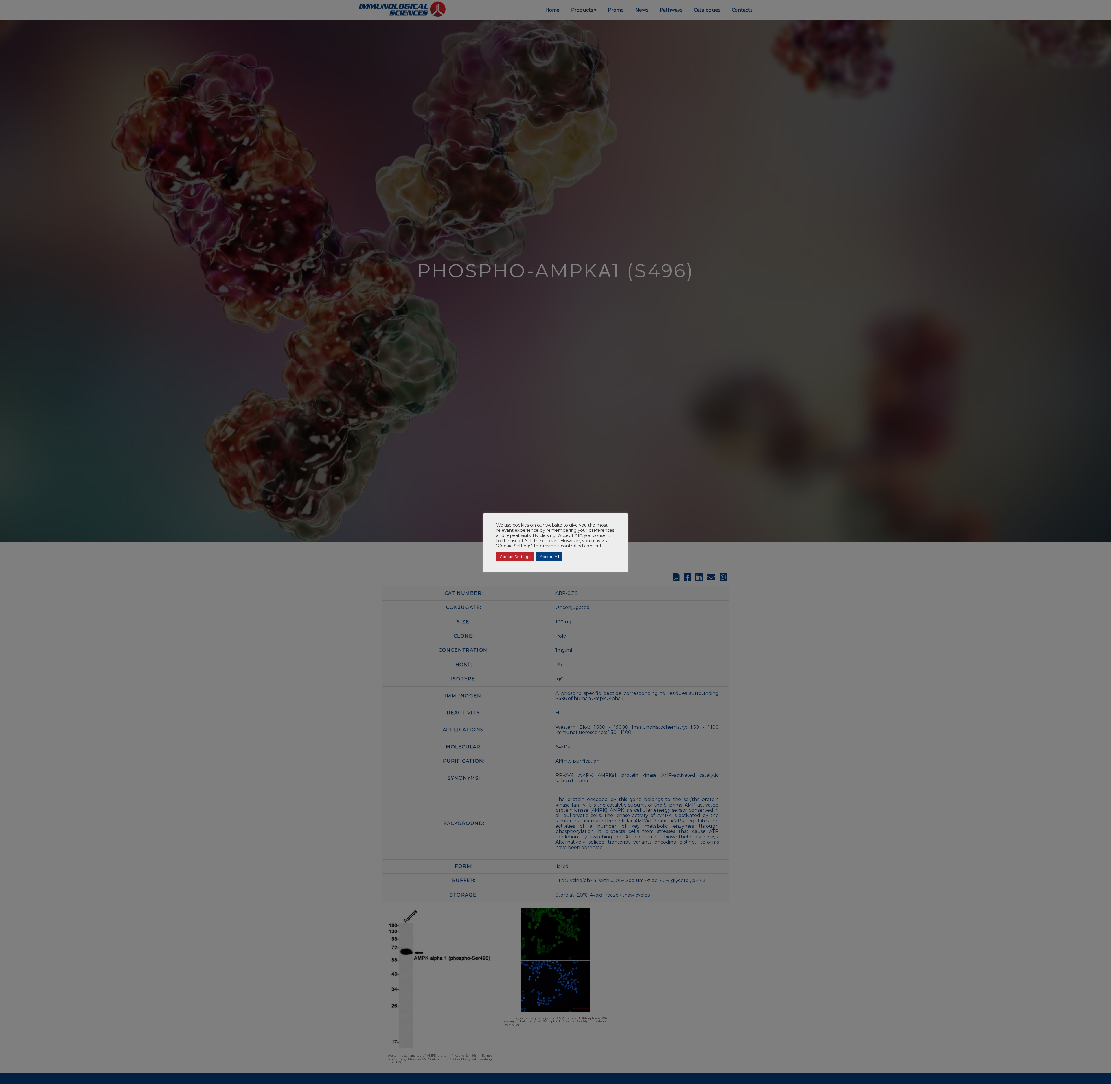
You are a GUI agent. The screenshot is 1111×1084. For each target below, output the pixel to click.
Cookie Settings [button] (515, 556)
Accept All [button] (549, 556)
